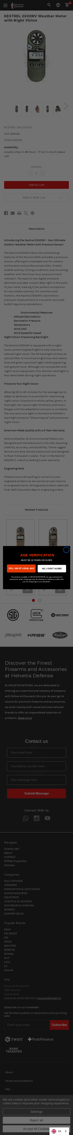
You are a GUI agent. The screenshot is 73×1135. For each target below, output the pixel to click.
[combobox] (59, 1131)
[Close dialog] (66, 549)
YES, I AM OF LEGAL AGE (21, 568)
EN (59, 1131)
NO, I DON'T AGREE (52, 568)
